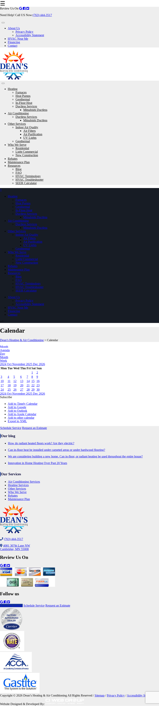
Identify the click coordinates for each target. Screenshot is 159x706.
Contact (12, 45)
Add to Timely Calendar (22, 403)
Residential (22, 148)
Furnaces (21, 92)
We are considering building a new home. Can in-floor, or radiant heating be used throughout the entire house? (75, 456)
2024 (3, 364)
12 (14, 381)
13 (21, 381)
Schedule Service (10, 428)
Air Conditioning (18, 113)
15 (33, 381)
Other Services (17, 123)
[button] (6, 397)
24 (2, 389)
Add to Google (17, 407)
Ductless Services (26, 106)
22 (33, 385)
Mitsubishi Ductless (35, 109)
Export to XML (17, 421)
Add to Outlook (17, 410)
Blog (19, 169)
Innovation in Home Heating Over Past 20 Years (37, 463)
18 (9, 385)
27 (21, 389)
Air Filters (29, 130)
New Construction (27, 155)
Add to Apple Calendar (22, 414)
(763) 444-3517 (42, 15)
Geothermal (23, 99)
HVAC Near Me (18, 38)
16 (38, 381)
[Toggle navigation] (3, 22)
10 (2, 381)
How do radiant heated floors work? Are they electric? (41, 443)
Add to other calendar (21, 417)
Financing (14, 42)
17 (2, 385)
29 (33, 389)
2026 (42, 364)
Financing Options (11, 605)
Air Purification (32, 134)
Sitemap (100, 695)
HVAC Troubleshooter (29, 179)
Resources (14, 165)
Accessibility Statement (30, 35)
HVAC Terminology (28, 176)
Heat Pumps (23, 96)
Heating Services (18, 485)
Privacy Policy (24, 31)
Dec (36, 364)
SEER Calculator (26, 183)
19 (14, 385)
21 (28, 385)
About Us (14, 28)
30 (38, 389)
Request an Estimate (34, 428)
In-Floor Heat (24, 102)
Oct (9, 364)
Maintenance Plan (19, 162)
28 (28, 389)
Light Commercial (27, 151)
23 (38, 385)
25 (9, 389)
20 (21, 385)
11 (9, 381)
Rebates (12, 158)
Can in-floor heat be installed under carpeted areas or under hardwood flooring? (56, 449)
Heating (12, 89)
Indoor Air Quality (27, 127)
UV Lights (29, 137)
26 (14, 389)
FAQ (19, 172)
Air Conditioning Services (24, 481)
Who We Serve (17, 144)
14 (28, 381)
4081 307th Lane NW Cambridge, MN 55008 (15, 547)
